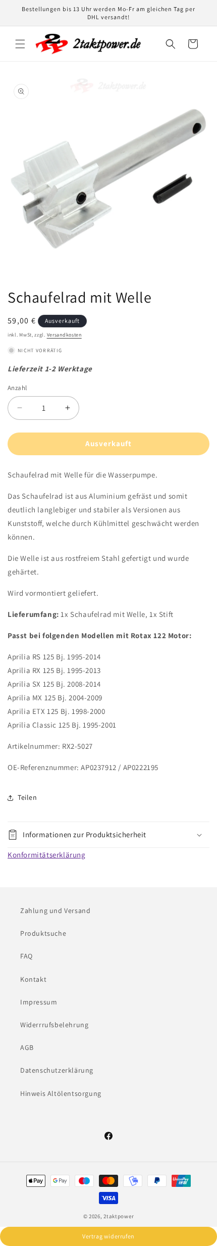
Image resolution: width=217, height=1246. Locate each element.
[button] (20, 44)
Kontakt (33, 979)
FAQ (26, 956)
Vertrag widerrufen (108, 1236)
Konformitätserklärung (47, 854)
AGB (27, 1047)
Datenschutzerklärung (56, 1070)
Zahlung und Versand (55, 910)
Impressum (38, 1002)
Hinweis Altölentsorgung (60, 1093)
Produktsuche (43, 933)
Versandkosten (64, 334)
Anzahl (17, 388)
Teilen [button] (27, 797)
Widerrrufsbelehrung (54, 1024)
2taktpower (118, 1216)
